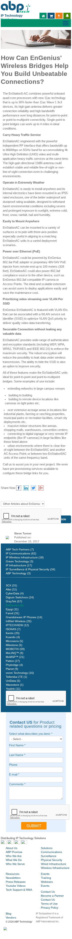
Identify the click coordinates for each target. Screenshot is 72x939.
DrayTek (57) (14, 601)
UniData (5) (13, 680)
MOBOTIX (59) (15, 649)
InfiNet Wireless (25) (19, 621)
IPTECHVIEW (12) (17, 625)
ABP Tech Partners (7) (20, 549)
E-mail (14, 774)
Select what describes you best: (30, 733)
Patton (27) (13, 660)
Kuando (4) (13, 637)
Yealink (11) (13, 688)
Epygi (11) (12, 609)
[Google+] (40, 487)
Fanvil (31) (12, 613)
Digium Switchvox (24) (20, 597)
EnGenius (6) (15, 605)
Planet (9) (12, 668)
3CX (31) (11, 585)
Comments (17, 784)
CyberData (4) (15, 593)
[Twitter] (33, 487)
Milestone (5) (14, 645)
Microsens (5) (14, 641)
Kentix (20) (13, 633)
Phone (13, 764)
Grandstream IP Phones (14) (24, 617)
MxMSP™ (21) (15, 657)
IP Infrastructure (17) (19, 565)
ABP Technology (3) (18, 573)
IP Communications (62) (21, 553)
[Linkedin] (26, 487)
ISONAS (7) (13, 629)
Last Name (17, 755)
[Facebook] (18, 487)
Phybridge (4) (14, 664)
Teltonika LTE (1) (16, 676)
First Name (17, 745)
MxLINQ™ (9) (14, 653)
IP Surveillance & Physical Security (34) (30, 569)
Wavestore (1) (15, 684)
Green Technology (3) (19, 561)
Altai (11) (11, 589)
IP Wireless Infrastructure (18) (25, 557)
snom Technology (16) (20, 672)
